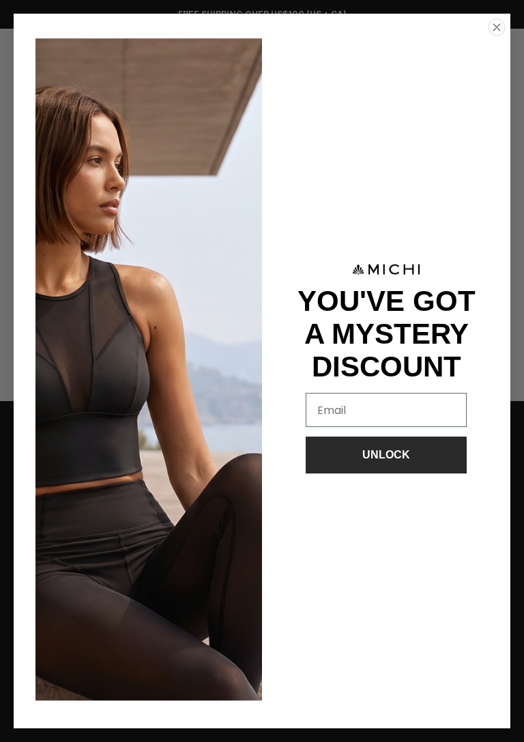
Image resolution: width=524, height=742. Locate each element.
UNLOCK (386, 455)
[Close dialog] (497, 27)
